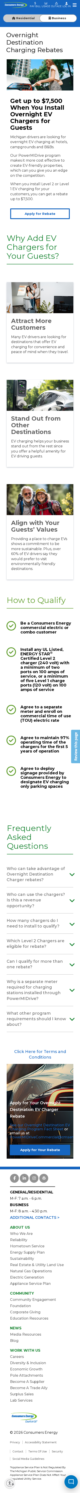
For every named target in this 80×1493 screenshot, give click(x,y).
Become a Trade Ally (29, 1388)
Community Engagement (33, 1300)
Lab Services (21, 1400)
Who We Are (21, 1234)
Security (57, 1451)
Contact (17, 1451)
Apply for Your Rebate (40, 1150)
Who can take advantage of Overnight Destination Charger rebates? (36, 874)
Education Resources (29, 1318)
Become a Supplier (27, 1382)
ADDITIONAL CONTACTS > (35, 1217)
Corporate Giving (25, 1312)
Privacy (15, 1442)
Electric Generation (27, 1277)
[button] (75, 746)
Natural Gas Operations (31, 1271)
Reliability (18, 1240)
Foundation (20, 1306)
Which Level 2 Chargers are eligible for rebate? (35, 943)
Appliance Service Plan (30, 1283)
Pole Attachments (26, 1375)
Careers (17, 1357)
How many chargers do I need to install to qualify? (33, 923)
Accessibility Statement (41, 1442)
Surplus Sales (22, 1394)
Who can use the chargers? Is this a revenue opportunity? (36, 900)
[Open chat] (71, 1482)
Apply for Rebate (40, 214)
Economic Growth (26, 1369)
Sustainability (22, 1259)
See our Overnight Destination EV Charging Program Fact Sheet (40, 1127)
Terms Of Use (37, 1451)
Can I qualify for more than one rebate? (35, 964)
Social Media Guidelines (28, 1458)
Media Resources (25, 1334)
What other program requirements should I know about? (36, 1019)
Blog (14, 1341)
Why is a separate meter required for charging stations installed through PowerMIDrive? (34, 990)
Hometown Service (27, 1246)
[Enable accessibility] (9, 1483)
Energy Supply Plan (27, 1252)
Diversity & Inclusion (28, 1363)
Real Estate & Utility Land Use (37, 1265)
